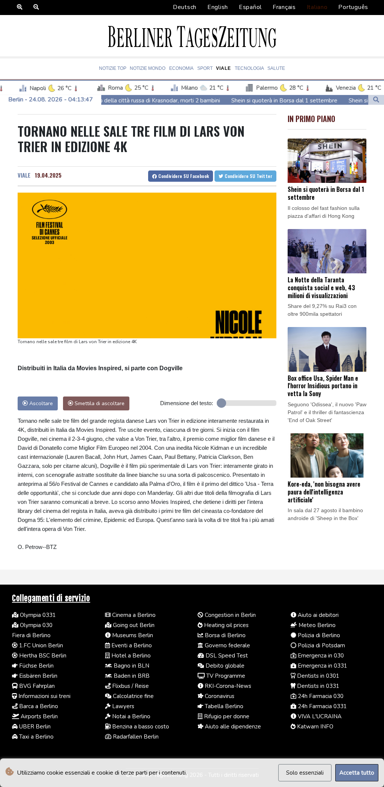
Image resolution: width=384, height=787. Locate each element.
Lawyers (122, 706)
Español (250, 7)
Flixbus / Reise (130, 686)
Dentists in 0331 (317, 686)
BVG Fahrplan (36, 686)
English (217, 7)
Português (353, 7)
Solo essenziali (305, 772)
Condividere (183, 176)
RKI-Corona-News (227, 686)
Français (284, 7)
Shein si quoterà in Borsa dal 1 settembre (257, 100)
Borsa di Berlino (224, 635)
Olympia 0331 (37, 615)
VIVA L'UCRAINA (319, 716)
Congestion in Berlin (229, 615)
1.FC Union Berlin (40, 645)
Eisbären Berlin (37, 676)
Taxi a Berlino (36, 736)
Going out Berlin (132, 625)
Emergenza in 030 (320, 655)
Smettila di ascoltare (98, 403)
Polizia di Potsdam (320, 645)
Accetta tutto (356, 772)
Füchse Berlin (36, 665)
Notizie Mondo (147, 68)
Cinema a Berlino (133, 615)
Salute (276, 68)
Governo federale (226, 645)
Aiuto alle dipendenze (232, 726)
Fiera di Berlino (31, 635)
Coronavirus (218, 696)
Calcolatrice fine (132, 696)
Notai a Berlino (130, 716)
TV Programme (225, 676)
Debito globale (224, 665)
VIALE (24, 175)
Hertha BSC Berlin (42, 655)
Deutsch (184, 7)
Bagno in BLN (130, 665)
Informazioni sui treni (43, 696)
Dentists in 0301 (317, 676)
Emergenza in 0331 (321, 665)
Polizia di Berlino (318, 635)
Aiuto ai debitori (317, 615)
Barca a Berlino (38, 706)
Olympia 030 (35, 625)
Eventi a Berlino (131, 645)
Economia (181, 68)
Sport (205, 68)
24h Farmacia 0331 (321, 706)
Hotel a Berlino (130, 655)
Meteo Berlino (316, 625)
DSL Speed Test (226, 655)
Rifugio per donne (225, 716)
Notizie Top (112, 68)
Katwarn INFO (314, 726)
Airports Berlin (38, 716)
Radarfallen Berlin (135, 736)
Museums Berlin (132, 635)
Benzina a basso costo (140, 726)
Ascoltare (40, 403)
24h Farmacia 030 (320, 696)
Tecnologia (249, 68)
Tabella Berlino (223, 706)
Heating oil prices (225, 625)
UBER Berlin (34, 726)
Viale (223, 68)
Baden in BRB (131, 676)
